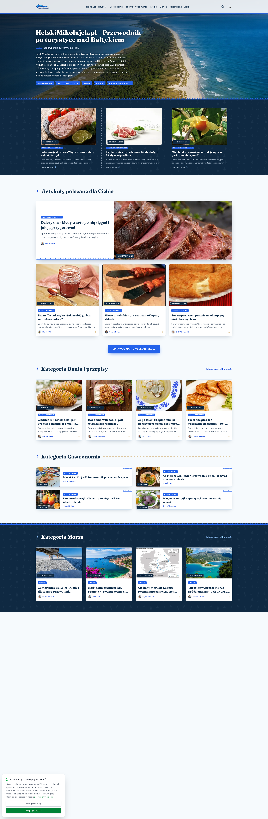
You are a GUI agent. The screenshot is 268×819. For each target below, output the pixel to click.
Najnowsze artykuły (96, 6)
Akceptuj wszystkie (33, 810)
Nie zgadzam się (33, 803)
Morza (153, 6)
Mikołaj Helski (111, 167)
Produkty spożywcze (51, 148)
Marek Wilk (167, 483)
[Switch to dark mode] (229, 6)
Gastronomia (116, 6)
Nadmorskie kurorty (180, 6)
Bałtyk (163, 6)
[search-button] (222, 6)
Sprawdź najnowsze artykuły (134, 348)
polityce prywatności (43, 797)
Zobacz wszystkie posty (219, 369)
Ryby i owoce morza (136, 6)
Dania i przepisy (46, 310)
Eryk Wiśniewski (47, 167)
